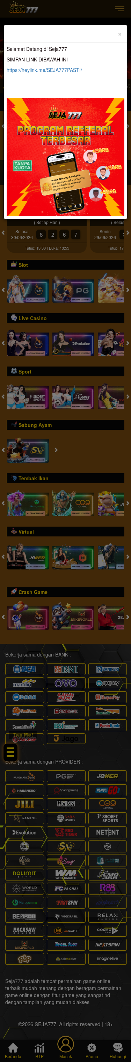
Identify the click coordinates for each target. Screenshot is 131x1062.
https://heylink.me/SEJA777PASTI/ (44, 69)
